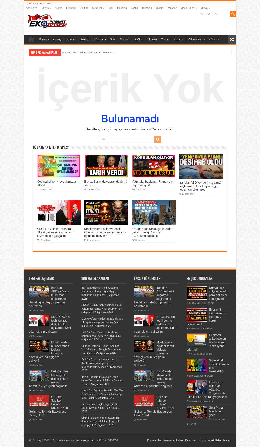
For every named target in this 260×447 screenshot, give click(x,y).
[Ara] (233, 14)
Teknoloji (147, 8)
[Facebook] (205, 14)
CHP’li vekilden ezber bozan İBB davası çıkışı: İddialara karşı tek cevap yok (100, 421)
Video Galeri (187, 8)
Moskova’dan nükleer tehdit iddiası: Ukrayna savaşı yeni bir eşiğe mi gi (101, 52)
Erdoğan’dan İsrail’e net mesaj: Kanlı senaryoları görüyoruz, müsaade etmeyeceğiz (99, 363)
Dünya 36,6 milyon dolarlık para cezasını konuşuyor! (218, 293)
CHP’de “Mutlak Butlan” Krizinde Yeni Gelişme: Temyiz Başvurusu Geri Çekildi (101, 349)
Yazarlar (172, 8)
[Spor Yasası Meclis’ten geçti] (197, 412)
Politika (84, 8)
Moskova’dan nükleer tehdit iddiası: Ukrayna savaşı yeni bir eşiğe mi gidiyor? (105, 232)
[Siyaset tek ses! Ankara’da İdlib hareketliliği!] (197, 365)
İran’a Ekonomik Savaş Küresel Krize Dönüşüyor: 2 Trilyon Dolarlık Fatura (101, 380)
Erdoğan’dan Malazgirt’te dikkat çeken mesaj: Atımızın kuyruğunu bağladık (152, 232)
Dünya (45, 8)
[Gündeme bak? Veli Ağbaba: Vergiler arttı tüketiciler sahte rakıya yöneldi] (197, 387)
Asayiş (58, 8)
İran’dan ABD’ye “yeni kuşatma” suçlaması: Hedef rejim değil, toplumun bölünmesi (200, 186)
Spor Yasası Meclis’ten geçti (217, 411)
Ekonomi (71, 8)
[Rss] (201, 14)
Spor (110, 8)
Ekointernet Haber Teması (216, 440)
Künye (204, 8)
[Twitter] (208, 14)
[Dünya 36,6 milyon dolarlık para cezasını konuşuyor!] (197, 293)
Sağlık (134, 8)
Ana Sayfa (31, 8)
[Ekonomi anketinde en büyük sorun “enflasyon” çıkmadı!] (197, 340)
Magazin (122, 8)
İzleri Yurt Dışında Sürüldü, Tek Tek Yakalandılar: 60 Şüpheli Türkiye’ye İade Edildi (102, 394)
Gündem (97, 8)
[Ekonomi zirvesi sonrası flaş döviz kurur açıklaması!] (197, 315)
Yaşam (159, 8)
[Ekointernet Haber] (47, 20)
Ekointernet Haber (172, 440)
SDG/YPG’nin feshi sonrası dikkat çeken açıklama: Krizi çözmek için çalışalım (55, 232)
